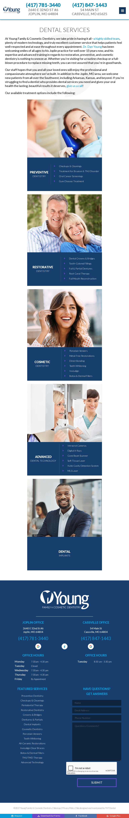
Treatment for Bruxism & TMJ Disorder (79, 171)
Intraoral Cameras (77, 445)
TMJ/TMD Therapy (32, 757)
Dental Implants (32, 724)
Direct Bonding (76, 360)
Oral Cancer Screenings (71, 176)
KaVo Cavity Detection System (83, 465)
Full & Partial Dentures (80, 268)
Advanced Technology (32, 762)
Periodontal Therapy (32, 705)
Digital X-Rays (75, 450)
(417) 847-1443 (89, 5)
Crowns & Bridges (32, 714)
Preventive (39, 174)
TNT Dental (110, 808)
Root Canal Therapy (79, 273)
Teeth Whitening (77, 365)
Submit (96, 782)
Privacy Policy (68, 808)
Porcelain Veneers (78, 350)
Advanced (43, 458)
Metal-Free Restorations (82, 355)
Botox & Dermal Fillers (80, 375)
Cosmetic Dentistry (32, 729)
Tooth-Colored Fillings (80, 263)
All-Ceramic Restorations (32, 743)
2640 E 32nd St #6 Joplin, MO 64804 (43, 12)
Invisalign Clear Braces (32, 748)
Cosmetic (42, 363)
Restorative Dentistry (32, 710)
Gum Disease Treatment (71, 181)
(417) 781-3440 (43, 5)
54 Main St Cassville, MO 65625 (89, 12)
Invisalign (74, 370)
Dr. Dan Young (92, 46)
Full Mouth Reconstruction (82, 278)
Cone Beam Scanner (78, 455)
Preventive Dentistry (32, 695)
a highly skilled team (106, 38)
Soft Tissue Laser (76, 460)
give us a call (74, 86)
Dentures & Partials (32, 719)
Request (18, 815)
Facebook (82, 815)
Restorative (43, 268)
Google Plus (115, 815)
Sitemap (57, 808)
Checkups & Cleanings (70, 166)
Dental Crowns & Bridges (82, 258)
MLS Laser (73, 470)
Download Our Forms (50, 815)
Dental (65, 553)
